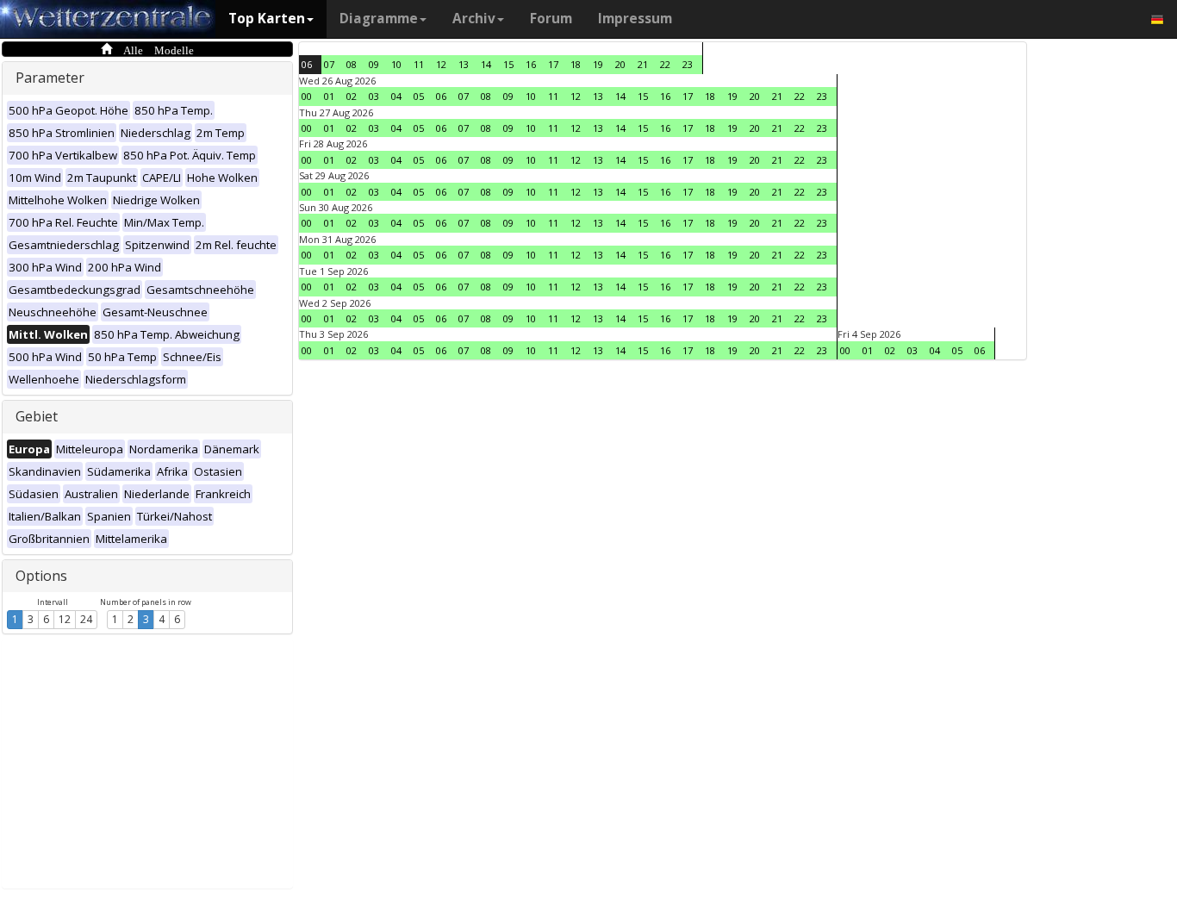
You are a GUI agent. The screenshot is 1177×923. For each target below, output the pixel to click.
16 (531, 64)
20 (620, 64)
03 (374, 96)
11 (419, 64)
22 (665, 64)
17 (553, 64)
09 (374, 64)
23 (687, 64)
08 (351, 64)
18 (575, 64)
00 (307, 96)
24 (86, 619)
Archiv (473, 18)
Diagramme (378, 18)
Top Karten (266, 18)
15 (508, 64)
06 (307, 64)
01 (329, 96)
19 (598, 64)
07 (329, 64)
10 (396, 64)
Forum (551, 18)
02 (351, 96)
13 (463, 64)
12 (65, 619)
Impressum (635, 18)
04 (396, 96)
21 (643, 64)
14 (486, 64)
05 (419, 96)
